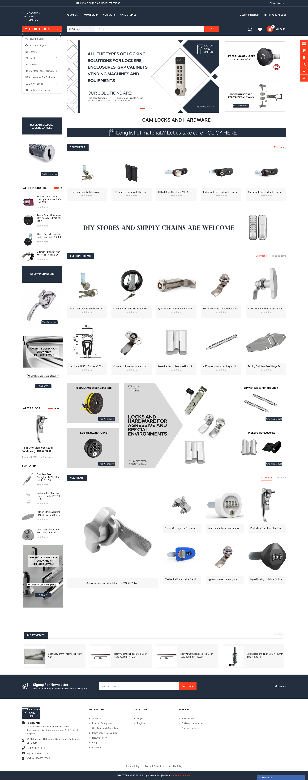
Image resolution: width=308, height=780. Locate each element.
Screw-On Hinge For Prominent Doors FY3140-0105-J (192, 528)
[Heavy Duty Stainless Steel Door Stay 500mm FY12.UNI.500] (166, 656)
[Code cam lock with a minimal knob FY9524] (28, 534)
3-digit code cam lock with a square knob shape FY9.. (274, 192)
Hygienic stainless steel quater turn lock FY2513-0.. (228, 308)
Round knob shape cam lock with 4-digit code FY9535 (234, 528)
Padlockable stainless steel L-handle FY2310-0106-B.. (49, 496)
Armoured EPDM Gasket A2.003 (86, 366)
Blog (94, 742)
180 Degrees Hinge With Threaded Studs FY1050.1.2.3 (140, 192)
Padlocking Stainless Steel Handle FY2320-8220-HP (276, 528)
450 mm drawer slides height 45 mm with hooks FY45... (231, 366)
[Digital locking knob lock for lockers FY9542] (267, 557)
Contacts (96, 747)
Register (254, 14)
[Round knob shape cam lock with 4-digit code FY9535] (225, 505)
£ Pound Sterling (277, 3)
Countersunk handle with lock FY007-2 (132, 308)
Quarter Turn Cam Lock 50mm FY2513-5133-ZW (182, 308)
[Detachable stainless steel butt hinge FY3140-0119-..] (176, 342)
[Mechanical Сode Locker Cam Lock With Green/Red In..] (182, 557)
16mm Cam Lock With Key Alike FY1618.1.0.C (91, 192)
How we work (189, 718)
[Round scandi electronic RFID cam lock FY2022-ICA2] (28, 220)
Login (245, 14)
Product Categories (102, 723)
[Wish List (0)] (260, 29)
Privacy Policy (132, 766)
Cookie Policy (176, 766)
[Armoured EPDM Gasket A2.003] (87, 342)
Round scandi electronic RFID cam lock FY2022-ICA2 (49, 218)
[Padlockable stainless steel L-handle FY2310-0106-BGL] (28, 498)
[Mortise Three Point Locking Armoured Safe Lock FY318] (28, 201)
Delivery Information (192, 723)
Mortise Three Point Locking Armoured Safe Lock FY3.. (49, 199)
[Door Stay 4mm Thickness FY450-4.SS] (34, 656)
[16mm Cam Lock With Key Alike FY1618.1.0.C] (87, 172)
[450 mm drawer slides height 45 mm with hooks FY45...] (221, 342)
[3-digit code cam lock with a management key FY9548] (221, 172)
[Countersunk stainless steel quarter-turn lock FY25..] (131, 342)
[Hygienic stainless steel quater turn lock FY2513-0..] (221, 285)
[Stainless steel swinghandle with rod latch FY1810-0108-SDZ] (28, 479)
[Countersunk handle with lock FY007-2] (131, 285)
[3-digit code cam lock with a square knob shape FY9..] (266, 172)
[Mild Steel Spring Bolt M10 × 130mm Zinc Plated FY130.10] (233, 656)
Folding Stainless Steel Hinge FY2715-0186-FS (271, 366)
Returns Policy (99, 738)
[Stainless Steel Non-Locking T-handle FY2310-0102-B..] (266, 285)
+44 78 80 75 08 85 (276, 14)
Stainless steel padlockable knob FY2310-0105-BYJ (112, 583)
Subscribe (188, 686)
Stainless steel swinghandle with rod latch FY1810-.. (48, 477)
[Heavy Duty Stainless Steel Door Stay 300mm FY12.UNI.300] (100, 656)
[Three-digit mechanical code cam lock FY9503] (28, 239)
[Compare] (250, 30)
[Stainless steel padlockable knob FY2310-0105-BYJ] (112, 532)
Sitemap (187, 775)
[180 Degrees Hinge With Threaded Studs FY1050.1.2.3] (132, 172)
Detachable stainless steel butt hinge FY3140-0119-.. (184, 366)
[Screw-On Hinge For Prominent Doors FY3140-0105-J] (182, 505)
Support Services (190, 728)
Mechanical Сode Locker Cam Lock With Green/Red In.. (192, 579)
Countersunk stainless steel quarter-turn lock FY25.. (139, 366)
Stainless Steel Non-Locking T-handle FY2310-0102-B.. (275, 308)
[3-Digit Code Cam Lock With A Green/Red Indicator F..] (176, 172)
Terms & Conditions (154, 766)
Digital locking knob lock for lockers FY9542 (272, 579)
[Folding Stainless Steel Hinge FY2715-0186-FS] (28, 516)
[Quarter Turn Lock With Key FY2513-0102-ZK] (28, 256)
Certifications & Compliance (106, 728)
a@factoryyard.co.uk (37, 753)
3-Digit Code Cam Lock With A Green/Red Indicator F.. (184, 192)
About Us (97, 718)
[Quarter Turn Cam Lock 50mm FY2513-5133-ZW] (176, 285)
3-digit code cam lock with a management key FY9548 (230, 192)
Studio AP (176, 775)
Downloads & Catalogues (104, 733)
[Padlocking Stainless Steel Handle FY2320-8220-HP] (267, 505)
